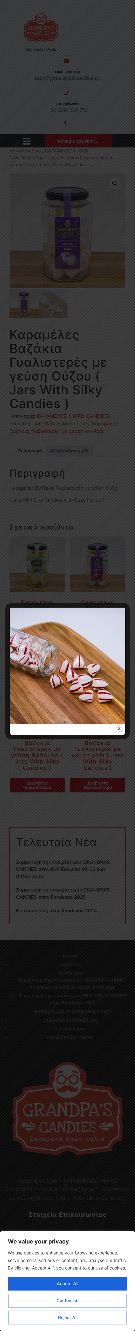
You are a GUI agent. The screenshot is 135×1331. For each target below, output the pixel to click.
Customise (67, 1300)
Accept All (67, 1283)
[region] (67, 1281)
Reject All (67, 1317)
